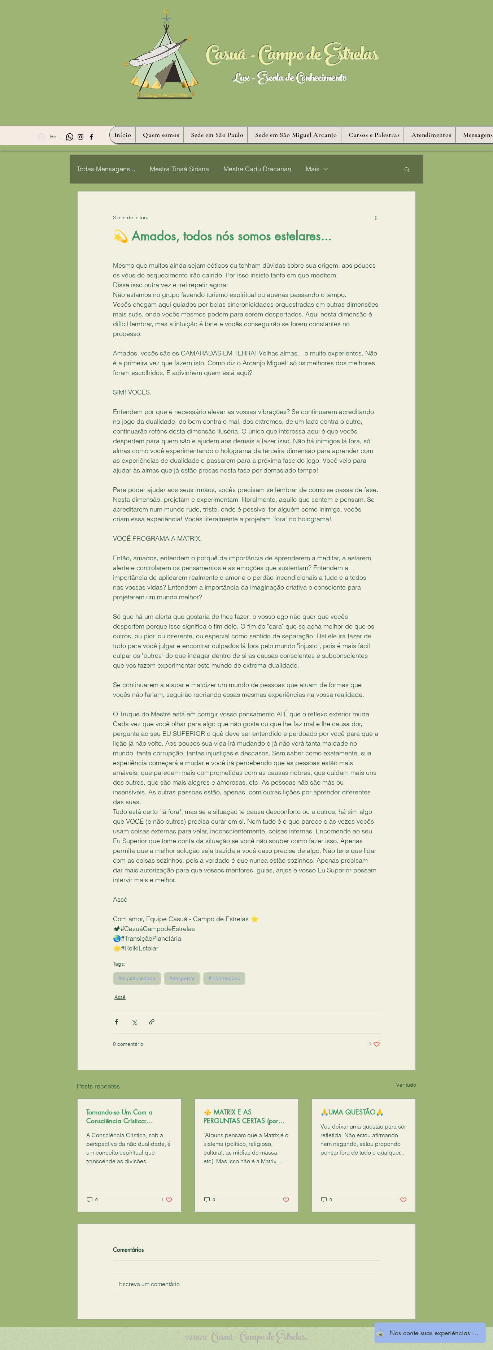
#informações (224, 978)
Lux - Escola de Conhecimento (289, 79)
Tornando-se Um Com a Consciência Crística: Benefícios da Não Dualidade (128, 1116)
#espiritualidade (137, 978)
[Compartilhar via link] (151, 1021)
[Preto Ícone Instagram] (80, 137)
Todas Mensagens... (106, 169)
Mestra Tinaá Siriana (179, 169)
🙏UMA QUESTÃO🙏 (352, 1112)
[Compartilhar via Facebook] (116, 1021)
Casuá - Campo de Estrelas (292, 56)
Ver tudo (406, 1085)
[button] (406, 169)
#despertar (182, 978)
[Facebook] (91, 137)
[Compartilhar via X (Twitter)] (134, 1021)
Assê (120, 997)
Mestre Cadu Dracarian (257, 169)
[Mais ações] (375, 217)
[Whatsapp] (69, 137)
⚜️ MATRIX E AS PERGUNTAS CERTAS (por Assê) (241, 1116)
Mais (312, 169)
